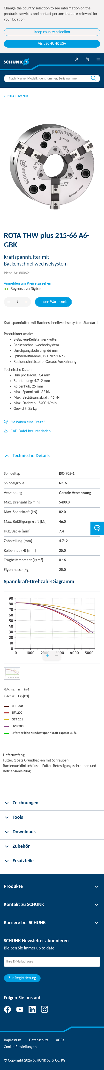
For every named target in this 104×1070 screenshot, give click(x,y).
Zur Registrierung (22, 978)
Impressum (12, 1040)
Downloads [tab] (24, 832)
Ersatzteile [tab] (23, 861)
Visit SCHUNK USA (52, 44)
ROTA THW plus (17, 96)
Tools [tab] (18, 817)
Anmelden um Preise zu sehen (27, 284)
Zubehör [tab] (21, 846)
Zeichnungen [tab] (25, 803)
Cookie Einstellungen (20, 1047)
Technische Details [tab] (31, 455)
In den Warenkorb (53, 302)
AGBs (60, 1040)
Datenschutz (38, 1040)
